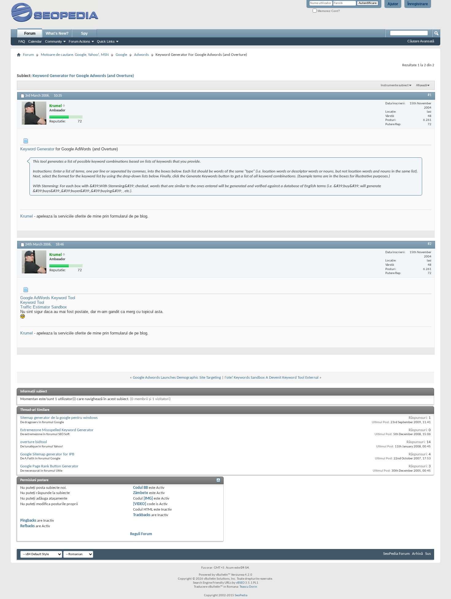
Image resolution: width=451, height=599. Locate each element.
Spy (84, 33)
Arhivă (417, 554)
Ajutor (392, 4)
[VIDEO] (139, 504)
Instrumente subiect (395, 85)
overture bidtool (33, 442)
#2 (429, 244)
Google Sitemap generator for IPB (47, 454)
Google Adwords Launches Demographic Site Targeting (177, 378)
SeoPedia (241, 595)
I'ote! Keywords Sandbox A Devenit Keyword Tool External (271, 378)
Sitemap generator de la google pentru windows (59, 418)
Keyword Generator (37, 149)
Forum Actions (79, 41)
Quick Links (106, 41)
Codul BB (140, 488)
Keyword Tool (32, 302)
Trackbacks (141, 515)
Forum (30, 33)
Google (121, 55)
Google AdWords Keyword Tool (47, 298)
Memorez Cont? (328, 11)
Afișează (421, 85)
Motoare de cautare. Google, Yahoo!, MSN (75, 55)
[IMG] (148, 498)
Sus (428, 554)
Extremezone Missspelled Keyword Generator (57, 430)
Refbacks (27, 526)
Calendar (35, 41)
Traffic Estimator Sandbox (43, 307)
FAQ (21, 41)
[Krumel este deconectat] (34, 113)
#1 (429, 95)
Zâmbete (140, 493)
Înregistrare (417, 4)
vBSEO (240, 583)
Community (53, 41)
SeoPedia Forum (396, 554)
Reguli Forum (141, 534)
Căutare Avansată (420, 41)
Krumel (26, 216)
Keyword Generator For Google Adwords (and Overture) (83, 76)
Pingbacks (28, 521)
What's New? (57, 33)
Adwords (141, 55)
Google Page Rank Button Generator (49, 466)
